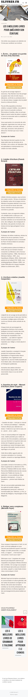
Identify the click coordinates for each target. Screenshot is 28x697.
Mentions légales (14, 694)
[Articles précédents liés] (21, 612)
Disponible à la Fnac (14, 87)
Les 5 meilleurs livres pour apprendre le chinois (20, 641)
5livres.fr (16, 692)
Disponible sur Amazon (14, 84)
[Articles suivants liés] (25, 612)
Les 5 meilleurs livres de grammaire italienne (7, 638)
